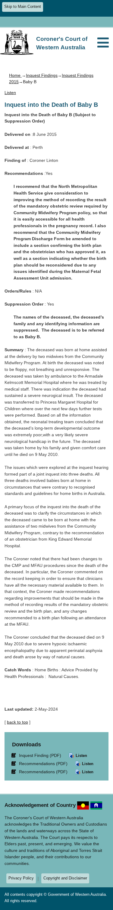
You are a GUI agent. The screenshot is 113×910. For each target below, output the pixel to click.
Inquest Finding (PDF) (37, 755)
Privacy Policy (21, 878)
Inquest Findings (42, 75)
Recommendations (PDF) (40, 763)
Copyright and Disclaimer (65, 878)
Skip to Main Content (22, 7)
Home (15, 75)
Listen (80, 755)
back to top (17, 722)
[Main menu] (103, 43)
